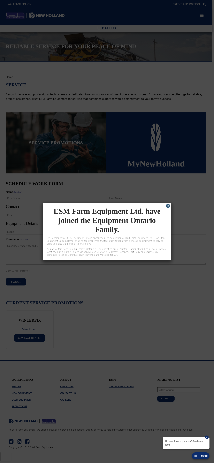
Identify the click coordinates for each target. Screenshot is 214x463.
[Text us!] (201, 457)
